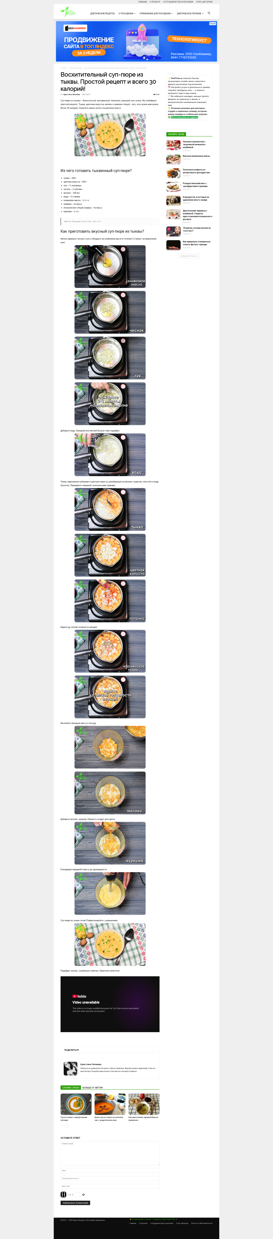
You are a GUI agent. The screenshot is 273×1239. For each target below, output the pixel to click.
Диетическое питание (189, 13)
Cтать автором (204, 2)
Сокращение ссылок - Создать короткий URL (153, 1219)
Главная (142, 2)
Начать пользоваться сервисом (184, 117)
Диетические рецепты (102, 13)
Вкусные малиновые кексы (196, 156)
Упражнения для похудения (155, 13)
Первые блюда (75, 68)
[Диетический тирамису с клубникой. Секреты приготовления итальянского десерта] (173, 214)
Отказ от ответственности (201, 1223)
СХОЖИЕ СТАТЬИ (70, 1088)
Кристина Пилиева (71, 94)
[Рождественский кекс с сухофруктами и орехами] (173, 187)
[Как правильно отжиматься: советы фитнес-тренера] (173, 245)
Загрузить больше (188, 256)
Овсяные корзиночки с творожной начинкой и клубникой (194, 144)
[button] (209, 13)
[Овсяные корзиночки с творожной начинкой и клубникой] (173, 145)
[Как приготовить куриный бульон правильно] (144, 1104)
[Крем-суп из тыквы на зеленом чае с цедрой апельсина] (110, 1104)
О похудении (126, 13)
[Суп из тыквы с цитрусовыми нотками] (76, 1104)
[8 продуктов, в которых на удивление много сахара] (173, 201)
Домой (64, 68)
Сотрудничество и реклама (178, 2)
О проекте (155, 2)
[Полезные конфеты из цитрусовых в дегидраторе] (173, 173)
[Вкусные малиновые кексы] (173, 160)
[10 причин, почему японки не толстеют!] (173, 231)
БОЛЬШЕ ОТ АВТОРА (93, 1088)
